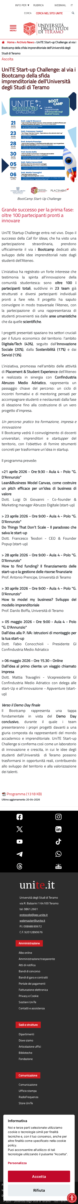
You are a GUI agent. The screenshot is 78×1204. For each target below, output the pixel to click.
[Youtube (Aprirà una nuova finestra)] (19, 841)
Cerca (27, 13)
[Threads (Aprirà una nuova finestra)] (19, 866)
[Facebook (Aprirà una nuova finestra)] (19, 817)
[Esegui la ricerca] (73, 13)
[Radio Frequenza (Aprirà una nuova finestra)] (58, 866)
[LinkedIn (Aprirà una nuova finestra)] (58, 829)
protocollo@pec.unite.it (34, 915)
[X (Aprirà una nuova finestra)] (19, 829)
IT (72, 5)
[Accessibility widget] (72, 1198)
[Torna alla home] (46, 29)
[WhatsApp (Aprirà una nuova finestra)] (58, 854)
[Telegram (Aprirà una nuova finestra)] (19, 854)
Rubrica (38, 5)
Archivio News (26, 42)
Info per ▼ (22, 5)
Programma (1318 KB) (24, 794)
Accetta (39, 1176)
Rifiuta (39, 1190)
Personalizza (17, 1163)
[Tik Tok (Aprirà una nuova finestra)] (58, 841)
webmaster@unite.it (32, 920)
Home (10, 42)
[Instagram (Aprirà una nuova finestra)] (58, 817)
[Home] (3, 42)
